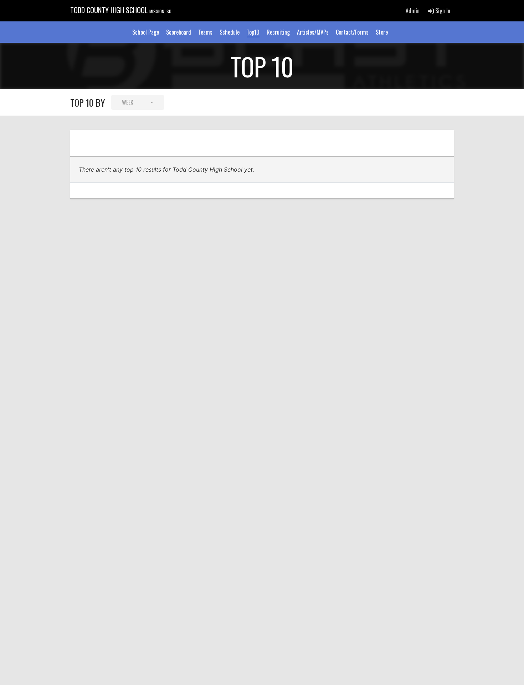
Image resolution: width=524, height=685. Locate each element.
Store (382, 32)
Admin (413, 10)
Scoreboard (178, 32)
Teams (205, 32)
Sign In (442, 10)
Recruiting (278, 32)
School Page (145, 32)
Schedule (230, 32)
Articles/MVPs (313, 32)
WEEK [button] (127, 102)
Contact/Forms (352, 32)
